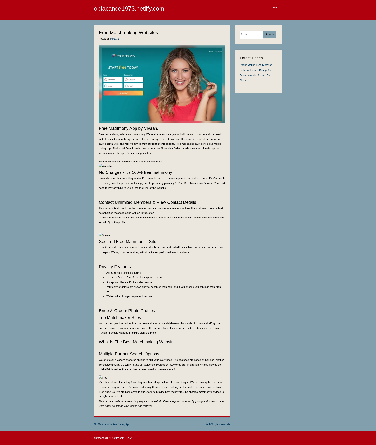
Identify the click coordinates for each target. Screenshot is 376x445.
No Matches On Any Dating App (112, 424)
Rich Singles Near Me (217, 424)
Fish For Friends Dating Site (256, 70)
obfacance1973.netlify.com (129, 8)
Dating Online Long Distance (256, 64)
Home (274, 7)
